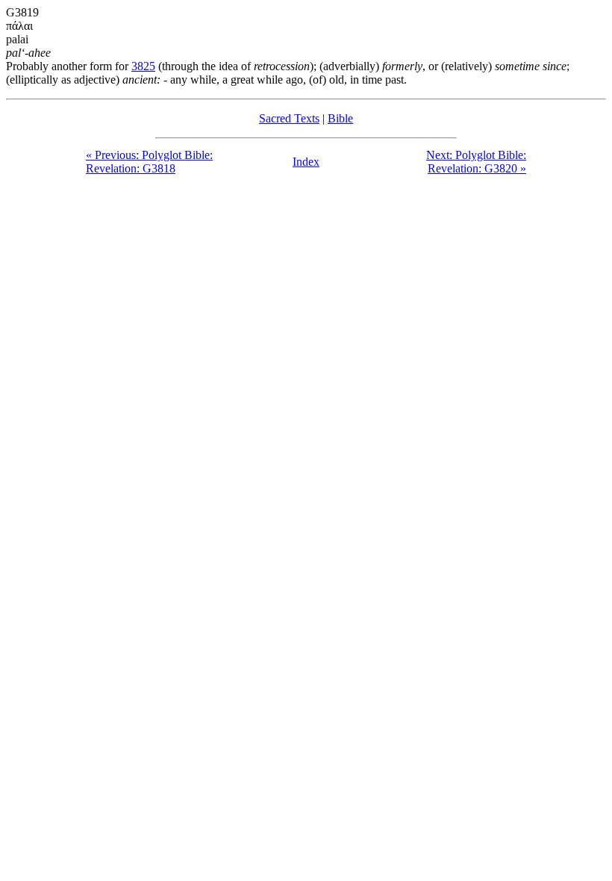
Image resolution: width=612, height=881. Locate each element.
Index (306, 161)
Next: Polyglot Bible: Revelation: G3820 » (476, 162)
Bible (340, 118)
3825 (143, 66)
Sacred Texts (289, 118)
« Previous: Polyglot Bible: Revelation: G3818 (149, 162)
